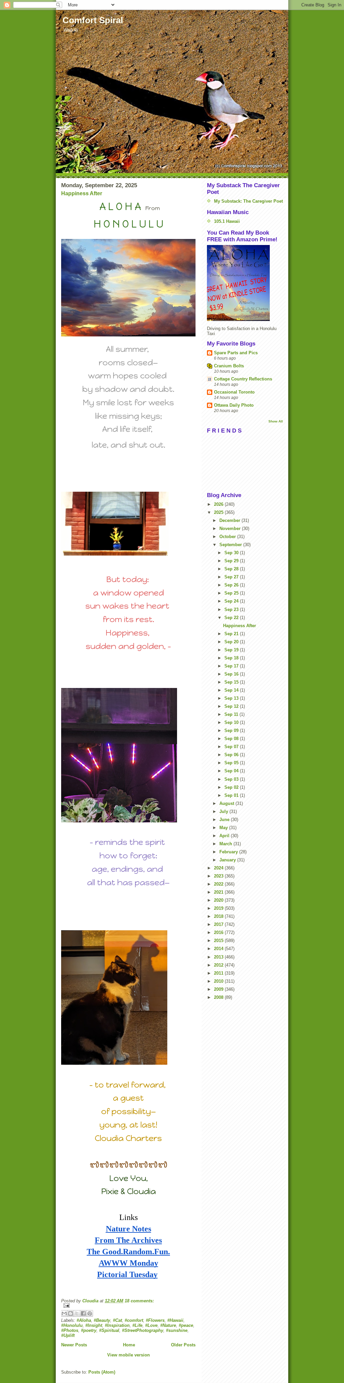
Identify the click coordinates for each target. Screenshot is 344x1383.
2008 (219, 997)
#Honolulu (72, 1325)
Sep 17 (232, 665)
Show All (275, 421)
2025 (219, 512)
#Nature (168, 1325)
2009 (219, 989)
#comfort (134, 1320)
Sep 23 (232, 609)
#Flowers (155, 1320)
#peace (186, 1325)
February (229, 851)
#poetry (88, 1330)
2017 (219, 924)
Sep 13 (232, 698)
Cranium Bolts (229, 365)
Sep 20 (232, 641)
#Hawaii (175, 1320)
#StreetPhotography (142, 1330)
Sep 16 (232, 674)
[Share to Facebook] (83, 1313)
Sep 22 (232, 617)
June (225, 819)
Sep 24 (232, 601)
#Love (151, 1325)
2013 (219, 957)
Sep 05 (232, 762)
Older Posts (183, 1344)
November (230, 528)
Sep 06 (232, 754)
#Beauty (102, 1320)
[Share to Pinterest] (89, 1313)
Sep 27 (232, 576)
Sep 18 (232, 657)
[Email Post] (128, 1305)
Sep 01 (232, 795)
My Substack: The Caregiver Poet (248, 201)
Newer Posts (74, 1344)
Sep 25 (232, 593)
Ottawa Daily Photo (234, 405)
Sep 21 (232, 633)
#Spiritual (109, 1330)
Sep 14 (232, 690)
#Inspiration (117, 1325)
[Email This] (64, 1313)
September (231, 544)
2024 (219, 867)
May (224, 827)
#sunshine (176, 1330)
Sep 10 (232, 722)
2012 (219, 965)
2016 (219, 932)
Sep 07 (232, 746)
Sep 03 (232, 779)
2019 (219, 908)
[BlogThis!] (70, 1313)
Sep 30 (232, 552)
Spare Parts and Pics (236, 352)
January (228, 859)
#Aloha (84, 1320)
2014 (219, 948)
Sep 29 (232, 560)
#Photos (69, 1330)
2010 (219, 981)
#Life (137, 1325)
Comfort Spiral (92, 20)
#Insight (93, 1325)
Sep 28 (232, 568)
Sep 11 (232, 714)
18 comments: (139, 1300)
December (230, 520)
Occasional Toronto (234, 392)
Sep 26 (232, 584)
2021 (219, 892)
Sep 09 (232, 730)
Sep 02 (232, 787)
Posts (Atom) (101, 1372)
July (224, 811)
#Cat (117, 1320)
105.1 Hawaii (227, 221)
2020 (219, 900)
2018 (219, 916)
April (225, 835)
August (227, 803)
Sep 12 (232, 706)
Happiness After (81, 193)
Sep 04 (232, 770)
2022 (219, 884)
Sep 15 (232, 682)
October (228, 536)
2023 (219, 876)
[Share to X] (77, 1313)
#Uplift (68, 1335)
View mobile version (128, 1354)
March (226, 843)
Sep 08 (232, 738)
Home (129, 1344)
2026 (219, 504)
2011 (219, 973)
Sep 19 (232, 649)
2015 (219, 940)
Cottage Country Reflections (243, 378)
